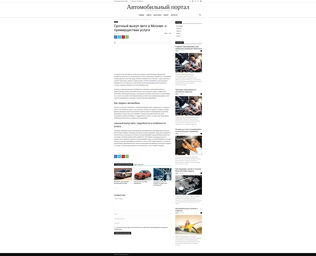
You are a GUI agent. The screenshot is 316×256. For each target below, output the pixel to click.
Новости (178, 31)
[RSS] (195, 1)
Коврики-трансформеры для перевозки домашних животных (188, 48)
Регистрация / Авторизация (137, 1)
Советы (148, 15)
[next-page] (118, 188)
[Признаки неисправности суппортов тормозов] (188, 105)
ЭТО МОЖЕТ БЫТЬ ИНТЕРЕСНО (123, 164)
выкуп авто (155, 83)
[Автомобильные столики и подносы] (188, 224)
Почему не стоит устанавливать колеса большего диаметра (188, 130)
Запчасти (174, 15)
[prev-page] (115, 188)
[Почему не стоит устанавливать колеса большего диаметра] (188, 145)
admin (176, 50)
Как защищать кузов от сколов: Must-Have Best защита (188, 170)
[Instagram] (192, 1)
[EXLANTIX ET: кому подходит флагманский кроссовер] (123, 174)
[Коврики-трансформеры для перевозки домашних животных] (188, 62)
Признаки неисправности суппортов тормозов (185, 91)
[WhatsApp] (127, 37)
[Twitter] (198, 1)
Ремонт (166, 15)
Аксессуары (157, 15)
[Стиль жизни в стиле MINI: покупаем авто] (143, 174)
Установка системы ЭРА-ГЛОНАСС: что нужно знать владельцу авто (160, 183)
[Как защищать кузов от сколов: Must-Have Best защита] (188, 185)
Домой (116, 19)
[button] (200, 15)
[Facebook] (190, 1)
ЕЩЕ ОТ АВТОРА (138, 164)
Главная (141, 15)
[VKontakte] (200, 1)
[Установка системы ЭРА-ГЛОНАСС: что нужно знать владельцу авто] (162, 174)
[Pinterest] (123, 37)
